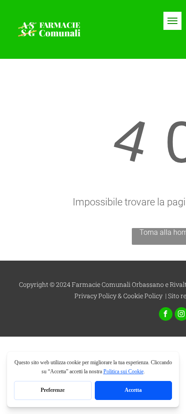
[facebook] (165, 315)
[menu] (172, 21)
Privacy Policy (95, 295)
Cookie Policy (143, 295)
